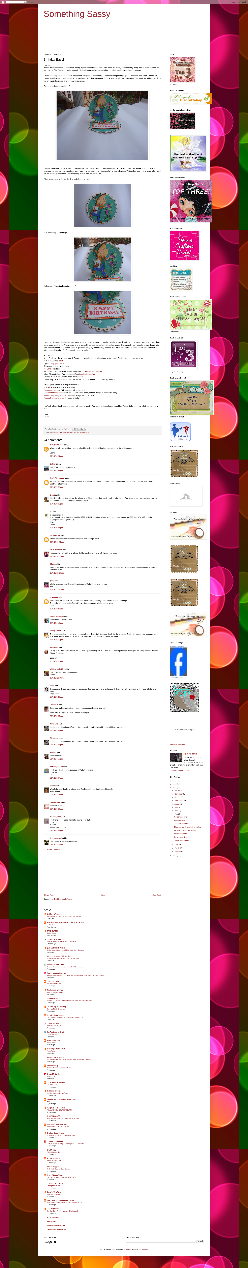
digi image (66, 432)
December (179, 791)
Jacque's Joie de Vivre (56, 1108)
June (177, 811)
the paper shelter (83, 432)
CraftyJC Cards (53, 1074)
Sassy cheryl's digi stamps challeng (58, 395)
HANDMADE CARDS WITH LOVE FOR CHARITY (66, 923)
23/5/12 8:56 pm (56, 831)
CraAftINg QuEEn (54, 1116)
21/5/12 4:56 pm (56, 759)
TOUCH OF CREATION (56, 1083)
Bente (52, 786)
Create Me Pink (53, 1024)
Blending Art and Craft (56, 1049)
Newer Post (48, 895)
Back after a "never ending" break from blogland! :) (64, 1202)
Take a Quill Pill (53, 1209)
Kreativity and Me (54, 1158)
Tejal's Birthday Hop (53, 1152)
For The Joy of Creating (56, 1007)
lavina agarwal (56, 838)
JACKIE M (54, 705)
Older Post (156, 895)
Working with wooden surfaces (57, 1093)
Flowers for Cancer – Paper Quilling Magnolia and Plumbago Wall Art (70, 1000)
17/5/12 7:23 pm (56, 471)
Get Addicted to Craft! (55, 1032)
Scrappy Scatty (56, 767)
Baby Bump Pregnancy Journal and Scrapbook (63, 1118)
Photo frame (51, 1051)
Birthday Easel (180, 820)
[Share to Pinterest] (84, 429)
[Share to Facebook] (82, 429)
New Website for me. (54, 984)
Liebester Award (180, 834)
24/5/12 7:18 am (56, 845)
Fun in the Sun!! (52, 1085)
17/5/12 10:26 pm (57, 556)
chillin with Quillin (57, 669)
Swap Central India (181, 840)
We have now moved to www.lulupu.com (61, 1135)
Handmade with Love (55, 965)
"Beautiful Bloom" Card (54, 1026)
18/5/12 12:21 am (57, 590)
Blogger (145, 1249)
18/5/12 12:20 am (57, 573)
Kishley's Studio (53, 1091)
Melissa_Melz (55, 817)
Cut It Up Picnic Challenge (56, 1009)
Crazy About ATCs (54, 1175)
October (178, 797)
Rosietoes (54, 647)
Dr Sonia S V (55, 535)
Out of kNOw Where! (55, 1192)
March (177, 848)
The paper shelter (57, 363)
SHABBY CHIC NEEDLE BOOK (58, 1127)
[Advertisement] (102, 872)
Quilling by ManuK (54, 998)
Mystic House (51, 1043)
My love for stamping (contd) (185, 830)
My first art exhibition (54, 1194)
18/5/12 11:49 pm (57, 678)
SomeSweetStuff (53, 1041)
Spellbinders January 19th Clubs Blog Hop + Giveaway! (66, 950)
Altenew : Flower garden (55, 992)
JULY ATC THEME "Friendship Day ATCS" (61, 1177)
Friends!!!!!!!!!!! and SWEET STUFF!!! (59, 1110)
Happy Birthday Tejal (54, 1160)
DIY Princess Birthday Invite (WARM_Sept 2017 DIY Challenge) (69, 1059)
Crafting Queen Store (55, 1133)
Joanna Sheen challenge (54, 398)
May (176, 814)
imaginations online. (87, 374)
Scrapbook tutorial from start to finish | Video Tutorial (65, 967)
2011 (175, 856)
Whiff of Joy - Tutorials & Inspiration (61, 1099)
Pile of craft (51, 1221)
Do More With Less (54, 914)
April (177, 845)
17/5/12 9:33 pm (56, 528)
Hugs (48, 1101)
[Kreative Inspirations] (178, 675)
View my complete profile (179, 771)
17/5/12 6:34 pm (56, 456)
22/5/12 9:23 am (56, 809)
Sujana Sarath (56, 802)
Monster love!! (52, 1076)
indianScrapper (53, 1167)
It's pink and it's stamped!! (184, 837)
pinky (52, 581)
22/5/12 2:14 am (56, 795)
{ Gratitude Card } (53, 1034)
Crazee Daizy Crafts (55, 1184)
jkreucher (54, 597)
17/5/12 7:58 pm (56, 487)
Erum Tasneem (56, 550)
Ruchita (53, 752)
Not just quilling (53, 1217)
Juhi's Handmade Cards (56, 973)
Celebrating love (180, 817)
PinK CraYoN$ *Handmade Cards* (60, 1200)
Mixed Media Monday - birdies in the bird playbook (64, 916)
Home (103, 895)
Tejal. (61, 361)
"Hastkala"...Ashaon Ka (56, 1230)
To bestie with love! (181, 824)
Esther (53, 464)
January (178, 851)
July (176, 807)
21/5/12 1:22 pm (56, 730)
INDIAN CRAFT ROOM (56, 1226)
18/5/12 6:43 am (56, 609)
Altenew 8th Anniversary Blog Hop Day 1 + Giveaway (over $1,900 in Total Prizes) (75, 975)
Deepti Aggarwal (57, 616)
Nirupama (54, 724)
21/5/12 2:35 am (56, 716)
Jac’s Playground (57, 478)
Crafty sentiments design (54, 393)
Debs (52, 686)
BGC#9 (47, 387)
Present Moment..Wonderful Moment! (59, 1068)
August (177, 804)
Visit (177, 744)
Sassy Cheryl (55, 631)
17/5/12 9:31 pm (56, 504)
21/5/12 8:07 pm (56, 778)
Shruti (52, 564)
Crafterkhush (191, 754)
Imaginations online (94, 371)
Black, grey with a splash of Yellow (187, 827)
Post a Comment (53, 850)
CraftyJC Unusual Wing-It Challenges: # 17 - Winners (65, 1144)
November (179, 794)
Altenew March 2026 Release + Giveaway (61, 941)
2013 (175, 784)
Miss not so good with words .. (59, 956)
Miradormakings (56, 445)
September (179, 801)
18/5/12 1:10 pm (56, 623)
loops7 (128, 1249)
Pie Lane (48, 369)
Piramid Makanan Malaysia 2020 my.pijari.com (63, 958)
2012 (175, 788)
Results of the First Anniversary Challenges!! (62, 1211)
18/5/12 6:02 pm (56, 661)
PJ (51, 512)
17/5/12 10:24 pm (57, 542)
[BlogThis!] (76, 429)
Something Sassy (77, 14)
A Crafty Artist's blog (55, 1057)
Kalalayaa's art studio (55, 990)
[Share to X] (79, 429)
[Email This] (73, 429)
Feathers (50, 925)
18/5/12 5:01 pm (56, 640)
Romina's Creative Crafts (57, 1125)
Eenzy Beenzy (52, 1066)
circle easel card (56, 432)
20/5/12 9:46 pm (56, 697)
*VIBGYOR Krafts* (54, 939)
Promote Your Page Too (178, 678)
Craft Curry (51, 1150)
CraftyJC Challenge (55, 1141)
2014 (175, 781)
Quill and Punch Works (56, 948)
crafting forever (53, 982)
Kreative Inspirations (177, 646)
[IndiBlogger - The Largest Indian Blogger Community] (180, 440)
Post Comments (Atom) (63, 899)
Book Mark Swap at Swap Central (58, 1169)
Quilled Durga (51, 933)
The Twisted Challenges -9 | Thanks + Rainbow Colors (66, 1017)
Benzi (52, 495)
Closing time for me (53, 1186)
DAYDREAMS (52, 931)
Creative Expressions (55, 1015)
